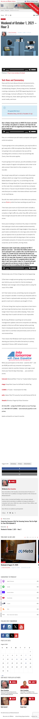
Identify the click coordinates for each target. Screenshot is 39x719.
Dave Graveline (6, 567)
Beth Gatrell (4, 707)
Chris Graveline (24, 690)
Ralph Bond (23, 707)
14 (25, 659)
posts (13, 481)
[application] (19, 70)
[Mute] (30, 70)
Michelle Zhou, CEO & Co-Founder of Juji (20, 114)
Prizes (20, 464)
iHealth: (4, 400)
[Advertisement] (19, 62)
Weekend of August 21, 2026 (9, 565)
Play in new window (13, 73)
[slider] (33, 69)
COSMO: (4, 390)
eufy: (3, 395)
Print (37, 15)
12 (16, 659)
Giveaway (13, 464)
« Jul (2, 675)
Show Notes (27, 464)
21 (25, 663)
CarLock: (4, 379)
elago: (4, 384)
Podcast (3, 19)
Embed (22, 73)
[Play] (4, 70)
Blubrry (8, 202)
